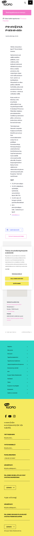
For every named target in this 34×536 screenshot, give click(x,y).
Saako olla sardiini (11, 332)
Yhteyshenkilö (9, 445)
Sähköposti (8, 465)
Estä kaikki (17, 283)
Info (8, 371)
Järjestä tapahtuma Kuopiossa (15, 364)
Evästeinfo (10, 389)
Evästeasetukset (17, 273)
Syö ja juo (9, 353)
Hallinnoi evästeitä (12, 393)
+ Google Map (10, 311)
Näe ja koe (10, 350)
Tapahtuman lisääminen (13, 361)
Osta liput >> (16, 214)
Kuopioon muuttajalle (13, 386)
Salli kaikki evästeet (17, 278)
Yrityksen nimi (9, 434)
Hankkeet (10, 378)
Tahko (9, 382)
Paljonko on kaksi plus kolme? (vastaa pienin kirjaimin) (15, 515)
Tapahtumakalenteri (12, 357)
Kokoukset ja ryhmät (12, 368)
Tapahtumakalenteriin (16, 236)
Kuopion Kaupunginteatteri (14, 304)
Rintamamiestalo (26, 332)
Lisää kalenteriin (14, 230)
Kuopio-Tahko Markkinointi (14, 375)
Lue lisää (7, 269)
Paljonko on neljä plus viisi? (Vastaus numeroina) (14, 476)
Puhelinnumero (10, 455)
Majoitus (9, 346)
